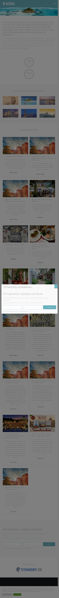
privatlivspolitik (24, 311)
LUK (56, 286)
